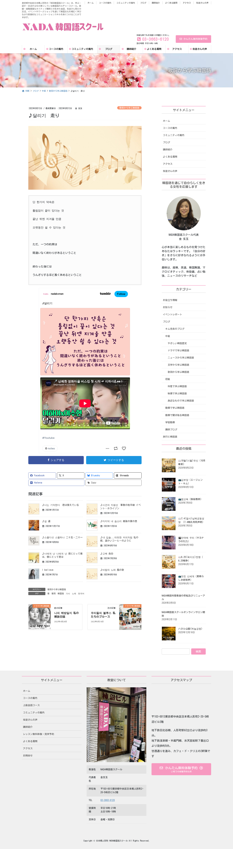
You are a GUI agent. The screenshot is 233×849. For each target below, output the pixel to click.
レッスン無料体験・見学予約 (38, 734)
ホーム (91, 3)
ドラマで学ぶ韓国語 (178, 350)
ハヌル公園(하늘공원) (190, 629)
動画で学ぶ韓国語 (174, 408)
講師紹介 (156, 3)
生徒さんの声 (202, 3)
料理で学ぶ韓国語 (177, 386)
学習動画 (170, 422)
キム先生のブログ (174, 329)
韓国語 (61, 593)
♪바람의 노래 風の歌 (112, 570)
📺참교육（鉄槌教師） (190, 499)
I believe (47, 570)
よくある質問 (171, 3)
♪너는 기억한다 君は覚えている (60, 505)
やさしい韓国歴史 (177, 343)
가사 (68, 593)
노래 (74, 593)
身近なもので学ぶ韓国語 (181, 400)
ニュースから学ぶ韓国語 (181, 357)
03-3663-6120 (107, 800)
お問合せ (28, 755)
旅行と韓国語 (170, 437)
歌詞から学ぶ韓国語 (129, 108)
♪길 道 (46, 521)
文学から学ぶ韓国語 (178, 365)
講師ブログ (171, 429)
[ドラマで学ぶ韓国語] (39, 616)
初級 (167, 379)
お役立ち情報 (170, 300)
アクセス (187, 3)
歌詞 (54, 593)
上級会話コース (31, 705)
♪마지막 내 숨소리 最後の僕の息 (118, 521)
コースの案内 (105, 3)
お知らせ (167, 307)
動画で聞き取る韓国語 (177, 415)
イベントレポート (172, 314)
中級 (167, 336)
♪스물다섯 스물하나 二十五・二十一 (62, 537)
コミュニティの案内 (125, 3)
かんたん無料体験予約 (195, 39)
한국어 (81, 593)
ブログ (143, 3)
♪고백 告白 (106, 553)
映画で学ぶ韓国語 (177, 393)
